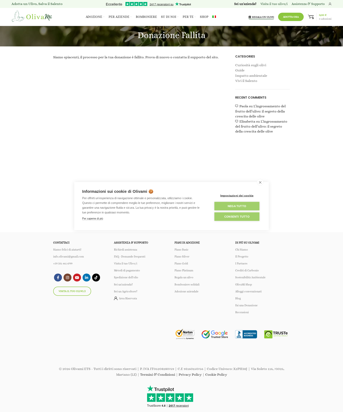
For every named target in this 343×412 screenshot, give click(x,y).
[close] (260, 182)
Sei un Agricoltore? (125, 291)
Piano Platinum (183, 270)
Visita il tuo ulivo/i (72, 291)
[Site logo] (32, 16)
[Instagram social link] (67, 277)
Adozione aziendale (186, 291)
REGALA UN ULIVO (263, 16)
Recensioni (242, 312)
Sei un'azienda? (123, 284)
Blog (238, 298)
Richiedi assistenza (125, 249)
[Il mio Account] (330, 4)
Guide (240, 70)
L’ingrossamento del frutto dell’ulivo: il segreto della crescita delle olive (260, 111)
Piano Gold (181, 263)
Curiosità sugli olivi (250, 65)
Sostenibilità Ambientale (250, 277)
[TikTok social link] (96, 277)
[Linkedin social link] (87, 277)
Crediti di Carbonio (247, 270)
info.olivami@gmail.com (68, 256)
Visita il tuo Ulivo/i (125, 263)
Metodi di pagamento (127, 270)
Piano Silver (181, 256)
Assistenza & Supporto (308, 4)
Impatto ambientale (251, 76)
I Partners (241, 263)
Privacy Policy (190, 374)
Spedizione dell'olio (126, 277)
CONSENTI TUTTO (237, 216)
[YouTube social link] (77, 277)
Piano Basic (181, 249)
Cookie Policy (216, 374)
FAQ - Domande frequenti (129, 256)
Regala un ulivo (183, 277)
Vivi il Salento (246, 81)
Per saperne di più (92, 218)
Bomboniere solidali (186, 284)
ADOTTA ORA (291, 16)
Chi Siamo (241, 249)
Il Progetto (241, 256)
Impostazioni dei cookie (237, 195)
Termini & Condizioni (157, 374)
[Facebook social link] (58, 277)
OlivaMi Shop (243, 284)
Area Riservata (128, 298)
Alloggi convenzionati (248, 291)
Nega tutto (237, 206)
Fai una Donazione (246, 305)
